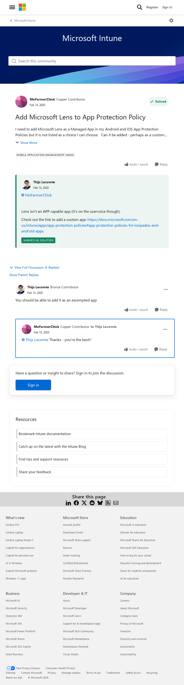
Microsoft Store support (77, 540)
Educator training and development (140, 563)
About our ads (14, 677)
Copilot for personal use (20, 555)
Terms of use (93, 672)
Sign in (33, 384)
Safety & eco (133, 672)
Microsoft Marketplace (76, 639)
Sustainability (128, 654)
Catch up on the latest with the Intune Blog (52, 446)
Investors (125, 631)
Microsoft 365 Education (134, 547)
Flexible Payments (73, 578)
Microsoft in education (133, 524)
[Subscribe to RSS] (107, 502)
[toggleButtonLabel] (171, 20)
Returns (67, 547)
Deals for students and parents (138, 571)
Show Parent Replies (24, 274)
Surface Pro (12, 524)
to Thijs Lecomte (104, 326)
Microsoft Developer (75, 608)
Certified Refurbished (75, 563)
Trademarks (113, 672)
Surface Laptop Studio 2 (19, 540)
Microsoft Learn (72, 616)
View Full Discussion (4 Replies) (36, 267)
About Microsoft (129, 608)
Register (152, 7)
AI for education (129, 578)
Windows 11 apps (16, 578)
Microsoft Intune (24, 20)
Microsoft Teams (15, 639)
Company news (129, 616)
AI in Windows (14, 563)
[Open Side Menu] (12, 7)
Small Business (14, 654)
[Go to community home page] (22, 7)
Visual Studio (70, 654)
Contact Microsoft (31, 672)
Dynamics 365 (14, 616)
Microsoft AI (13, 600)
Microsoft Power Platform (20, 631)
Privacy (52, 672)
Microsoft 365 (14, 623)
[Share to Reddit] (92, 502)
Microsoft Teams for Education (137, 540)
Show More (28, 142)
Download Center (73, 532)
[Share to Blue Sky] (100, 502)
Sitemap (10, 672)
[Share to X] (84, 502)
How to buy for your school (135, 555)
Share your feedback (35, 471)
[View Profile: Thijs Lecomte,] (26, 184)
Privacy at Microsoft (131, 623)
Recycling (151, 672)
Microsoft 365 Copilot (18, 646)
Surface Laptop (14, 532)
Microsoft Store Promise (77, 571)
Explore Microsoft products (21, 571)
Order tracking (71, 555)
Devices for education (132, 532)
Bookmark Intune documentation (45, 433)
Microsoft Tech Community (78, 631)
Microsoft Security (16, 608)
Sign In (167, 7)
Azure (66, 600)
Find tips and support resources (43, 459)
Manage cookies (71, 672)
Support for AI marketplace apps (81, 623)
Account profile (71, 524)
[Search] (140, 7)
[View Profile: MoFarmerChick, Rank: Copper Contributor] (21, 102)
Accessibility (127, 646)
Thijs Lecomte (44, 182)
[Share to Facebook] (76, 502)
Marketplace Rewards (75, 646)
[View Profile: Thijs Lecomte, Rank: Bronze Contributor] (20, 289)
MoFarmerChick (42, 99)
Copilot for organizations (20, 547)
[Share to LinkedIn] (68, 502)
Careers (124, 600)
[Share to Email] (115, 502)
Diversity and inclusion (133, 639)
